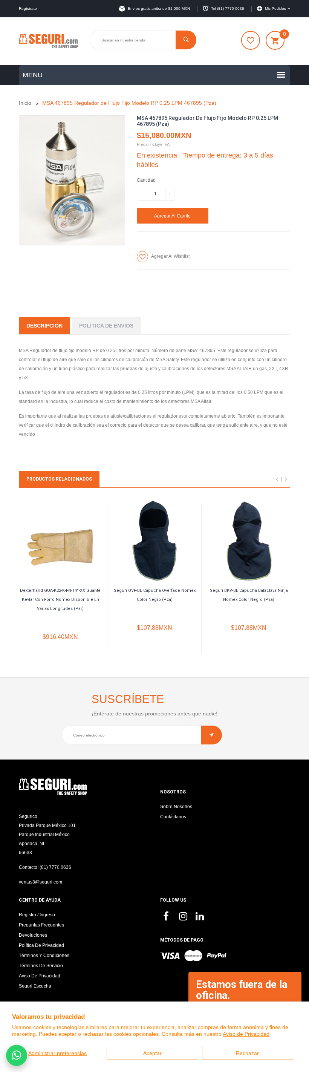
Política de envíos (106, 326)
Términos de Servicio (41, 965)
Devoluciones (33, 935)
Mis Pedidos (275, 8)
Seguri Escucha (35, 986)
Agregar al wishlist (170, 256)
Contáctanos (173, 816)
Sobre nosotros (176, 806)
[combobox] (143, 40)
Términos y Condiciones (44, 955)
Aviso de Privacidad (246, 1034)
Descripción (44, 326)
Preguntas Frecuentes (41, 925)
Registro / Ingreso (37, 914)
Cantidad (146, 180)
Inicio (25, 103)
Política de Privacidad (41, 945)
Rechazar (247, 1053)
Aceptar (152, 1053)
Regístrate (28, 8)
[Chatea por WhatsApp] (16, 1055)
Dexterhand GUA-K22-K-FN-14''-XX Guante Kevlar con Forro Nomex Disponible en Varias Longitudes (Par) (60, 599)
